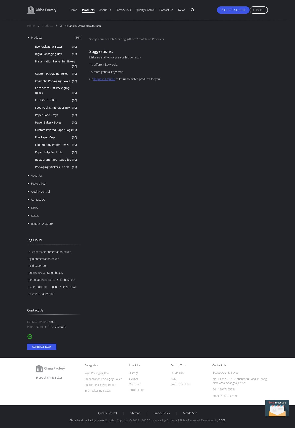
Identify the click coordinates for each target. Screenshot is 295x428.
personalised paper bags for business (51, 280)
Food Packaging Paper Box (56, 107)
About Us (105, 10)
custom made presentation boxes (49, 252)
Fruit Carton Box (56, 100)
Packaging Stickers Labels (56, 167)
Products (88, 10)
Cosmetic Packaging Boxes (56, 81)
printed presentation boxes (45, 273)
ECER (222, 420)
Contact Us (166, 10)
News (181, 10)
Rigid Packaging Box (56, 54)
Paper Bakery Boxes (56, 122)
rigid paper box (37, 266)
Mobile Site (190, 413)
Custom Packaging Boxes (56, 74)
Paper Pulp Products (56, 152)
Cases (35, 216)
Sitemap (135, 413)
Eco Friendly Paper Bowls (56, 145)
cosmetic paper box (40, 294)
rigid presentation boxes (43, 259)
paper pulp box (37, 287)
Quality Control (145, 10)
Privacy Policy (162, 413)
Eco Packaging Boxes (56, 46)
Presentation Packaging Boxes (56, 63)
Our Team (135, 384)
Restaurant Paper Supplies (56, 159)
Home (73, 10)
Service (133, 378)
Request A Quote (233, 10)
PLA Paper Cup (56, 137)
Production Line (180, 384)
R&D (173, 378)
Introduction (136, 390)
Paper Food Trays (56, 115)
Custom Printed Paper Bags (56, 130)
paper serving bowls (64, 287)
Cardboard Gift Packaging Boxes (56, 90)
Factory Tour (123, 10)
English (258, 10)
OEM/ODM (177, 373)
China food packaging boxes (86, 420)
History (133, 373)
